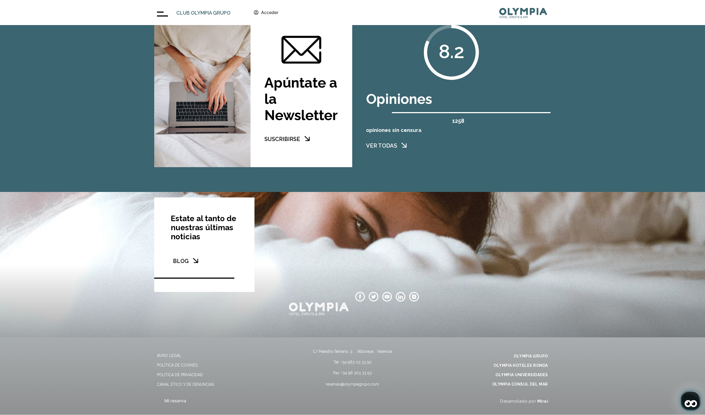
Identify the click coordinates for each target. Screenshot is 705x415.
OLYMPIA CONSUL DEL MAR (520, 384)
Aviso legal (169, 355)
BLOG (181, 261)
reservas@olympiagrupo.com (352, 384)
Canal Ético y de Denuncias (185, 384)
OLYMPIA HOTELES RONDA (521, 365)
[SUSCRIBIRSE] (307, 138)
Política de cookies (177, 365)
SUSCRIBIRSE (282, 139)
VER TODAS (381, 145)
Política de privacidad (180, 375)
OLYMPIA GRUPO (531, 356)
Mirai (542, 401)
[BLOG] (195, 260)
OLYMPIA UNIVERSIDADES (521, 375)
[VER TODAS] (404, 145)
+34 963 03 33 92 (356, 362)
